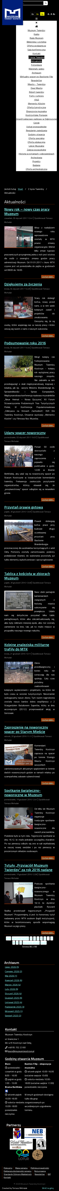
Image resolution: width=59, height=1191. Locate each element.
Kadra (36, 34)
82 (34, 938)
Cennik (37, 122)
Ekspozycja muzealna (36, 111)
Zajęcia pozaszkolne (36, 149)
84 (41, 938)
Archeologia (36, 157)
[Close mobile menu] (36, 22)
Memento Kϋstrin (36, 103)
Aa (33, 13)
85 (45, 938)
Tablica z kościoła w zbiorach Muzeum (27, 576)
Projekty (36, 161)
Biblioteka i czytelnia (36, 42)
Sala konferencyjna (36, 49)
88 (13, 942)
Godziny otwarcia (36, 134)
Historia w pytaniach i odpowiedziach (36, 153)
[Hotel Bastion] (21, 1144)
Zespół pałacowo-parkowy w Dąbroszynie (36, 119)
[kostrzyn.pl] (17, 1133)
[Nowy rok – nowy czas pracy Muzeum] (18, 236)
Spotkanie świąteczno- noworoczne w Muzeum (23, 793)
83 (38, 938)
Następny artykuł (31, 942)
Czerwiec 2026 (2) (13, 971)
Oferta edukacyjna (36, 142)
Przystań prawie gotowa (23, 507)
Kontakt (37, 53)
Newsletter (36, 80)
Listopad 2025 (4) (13, 1002)
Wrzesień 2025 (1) (14, 1011)
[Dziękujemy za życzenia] (18, 307)
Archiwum (36, 72)
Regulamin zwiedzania (36, 130)
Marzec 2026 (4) (13, 984)
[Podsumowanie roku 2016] (18, 366)
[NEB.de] (35, 1133)
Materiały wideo (36, 68)
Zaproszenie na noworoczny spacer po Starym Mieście (26, 729)
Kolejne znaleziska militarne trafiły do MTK (26, 647)
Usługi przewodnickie (36, 126)
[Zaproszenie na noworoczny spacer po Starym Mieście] (18, 754)
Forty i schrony (36, 96)
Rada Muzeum (36, 38)
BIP (49, 1174)
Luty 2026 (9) (11, 989)
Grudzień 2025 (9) (13, 998)
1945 (36, 99)
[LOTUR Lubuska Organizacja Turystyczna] (22, 1154)
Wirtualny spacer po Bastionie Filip (36, 76)
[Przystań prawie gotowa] (18, 530)
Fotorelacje (36, 65)
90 (20, 942)
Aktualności (36, 61)
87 (51, 938)
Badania (36, 165)
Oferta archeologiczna (36, 169)
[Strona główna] (36, 26)
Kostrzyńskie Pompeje (36, 115)
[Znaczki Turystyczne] (37, 1154)
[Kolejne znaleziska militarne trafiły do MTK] (18, 672)
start (8, 938)
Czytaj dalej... (48, 276)
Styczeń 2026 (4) (13, 993)
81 (31, 938)
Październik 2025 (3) (14, 1007)
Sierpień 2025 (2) (13, 1015)
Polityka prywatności (40, 1168)
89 (17, 942)
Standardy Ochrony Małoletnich (18, 1174)
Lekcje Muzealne (36, 146)
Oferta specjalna (36, 138)
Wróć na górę (48, 1188)
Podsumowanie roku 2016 (25, 343)
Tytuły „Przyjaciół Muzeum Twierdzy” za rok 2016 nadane (28, 867)
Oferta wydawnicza (36, 45)
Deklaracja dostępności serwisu (17, 1171)
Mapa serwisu (21, 1168)
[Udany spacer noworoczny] (18, 456)
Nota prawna (40, 1171)
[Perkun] (41, 1144)
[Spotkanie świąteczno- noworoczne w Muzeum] (18, 818)
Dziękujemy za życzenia (23, 284)
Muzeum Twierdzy (36, 30)
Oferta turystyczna (36, 107)
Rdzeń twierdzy (36, 92)
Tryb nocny (26, 14)
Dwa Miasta (36, 88)
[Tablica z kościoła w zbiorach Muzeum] (18, 600)
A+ (54, 13)
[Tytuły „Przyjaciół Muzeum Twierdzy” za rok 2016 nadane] (18, 892)
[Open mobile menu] (37, 18)
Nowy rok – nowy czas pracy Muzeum (27, 211)
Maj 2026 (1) (11, 975)
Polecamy (8, 1168)
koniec (44, 942)
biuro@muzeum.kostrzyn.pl (21, 1051)
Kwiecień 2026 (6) (13, 980)
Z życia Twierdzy (36, 57)
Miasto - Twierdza (36, 84)
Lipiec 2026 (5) (12, 967)
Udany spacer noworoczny (25, 432)
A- (49, 13)
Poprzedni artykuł (20, 938)
